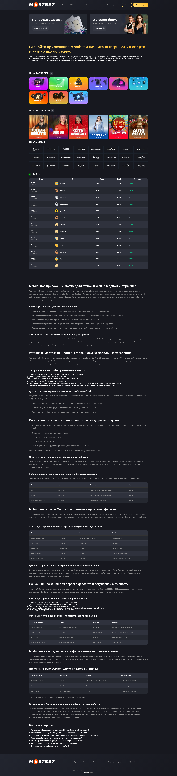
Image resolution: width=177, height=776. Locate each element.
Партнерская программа (116, 762)
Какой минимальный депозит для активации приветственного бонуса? (60, 733)
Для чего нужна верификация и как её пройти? (50, 746)
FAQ (129, 762)
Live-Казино (90, 5)
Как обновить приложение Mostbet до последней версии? (54, 743)
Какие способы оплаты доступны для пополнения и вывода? (56, 738)
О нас (69, 762)
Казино (79, 5)
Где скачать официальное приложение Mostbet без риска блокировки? (60, 730)
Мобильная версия (98, 762)
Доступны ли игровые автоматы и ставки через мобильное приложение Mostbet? (64, 735)
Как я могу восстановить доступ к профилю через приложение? (57, 741)
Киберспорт (111, 5)
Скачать (136, 762)
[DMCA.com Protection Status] (88, 773)
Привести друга (39, 28)
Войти (127, 5)
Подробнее (98, 28)
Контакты (86, 762)
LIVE (71, 5)
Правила (77, 762)
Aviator (100, 5)
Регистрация (140, 5)
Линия (64, 5)
